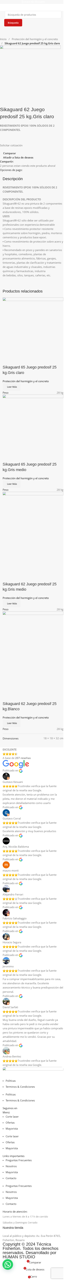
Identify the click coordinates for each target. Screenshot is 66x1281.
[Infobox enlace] (33, 1228)
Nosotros (11, 1166)
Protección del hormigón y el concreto (35, 39)
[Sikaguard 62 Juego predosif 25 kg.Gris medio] (33, 532)
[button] (7, 1264)
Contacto (11, 1178)
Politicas (11, 1080)
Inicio (3, 39)
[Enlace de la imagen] (33, 1072)
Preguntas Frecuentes (19, 1160)
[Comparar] (7, 360)
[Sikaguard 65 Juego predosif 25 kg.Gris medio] (33, 423)
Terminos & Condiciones (20, 1086)
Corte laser (12, 1116)
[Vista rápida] (16, 360)
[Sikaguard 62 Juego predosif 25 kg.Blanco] (33, 651)
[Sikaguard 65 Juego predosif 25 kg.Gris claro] (33, 326)
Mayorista (12, 1128)
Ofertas (10, 1122)
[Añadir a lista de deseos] (26, 360)
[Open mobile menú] (4, 7)
